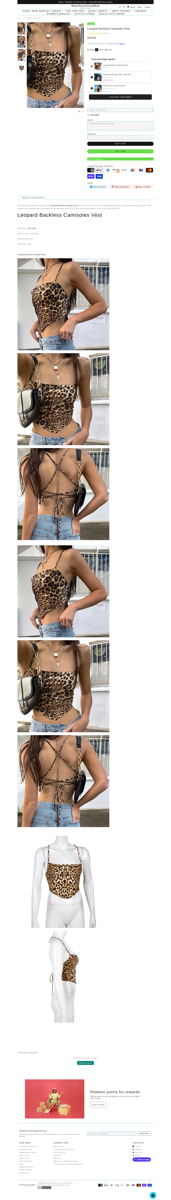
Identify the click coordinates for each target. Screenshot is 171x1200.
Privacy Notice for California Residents (67, 1164)
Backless (61, 205)
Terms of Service (25, 1170)
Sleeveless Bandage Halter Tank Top (117, 74)
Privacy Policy (24, 1158)
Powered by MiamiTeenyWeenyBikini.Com (53, 1185)
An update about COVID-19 (63, 1149)
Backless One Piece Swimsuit (114, 86)
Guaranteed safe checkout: (100, 166)
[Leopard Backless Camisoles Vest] (63, 304)
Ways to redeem (98, 1105)
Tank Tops (31, 228)
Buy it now (120, 151)
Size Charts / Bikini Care (28, 1147)
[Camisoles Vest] (63, 399)
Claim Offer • (120, 97)
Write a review (85, 1063)
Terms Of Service (25, 1161)
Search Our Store (25, 1149)
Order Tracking (59, 1152)
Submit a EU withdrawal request (65, 1161)
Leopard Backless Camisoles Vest (115, 65)
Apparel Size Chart (26, 1167)
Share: (90, 183)
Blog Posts (57, 1158)
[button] (94, 33)
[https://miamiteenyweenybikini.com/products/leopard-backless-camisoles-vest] (63, 591)
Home (19, 18)
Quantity (91, 134)
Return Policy (24, 1155)
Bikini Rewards (59, 1147)
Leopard (53, 205)
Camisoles (69, 205)
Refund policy (24, 1173)
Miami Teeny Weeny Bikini (85, 7)
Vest (76, 205)
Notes (90, 120)
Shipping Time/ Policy (27, 1152)
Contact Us (57, 1155)
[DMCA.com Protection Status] (44, 1187)
